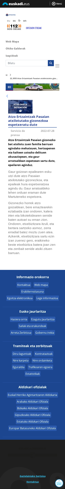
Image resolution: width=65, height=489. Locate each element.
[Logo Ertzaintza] (11, 15)
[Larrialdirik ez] (33, 27)
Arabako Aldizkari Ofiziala (32, 401)
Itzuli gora (59, 484)
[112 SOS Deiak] (14, 27)
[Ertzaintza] (7, 75)
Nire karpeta (20, 360)
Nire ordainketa (42, 360)
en (24, 20)
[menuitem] (32, 41)
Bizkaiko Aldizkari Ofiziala (32, 408)
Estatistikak (33, 374)
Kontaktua (23, 285)
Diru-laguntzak (22, 354)
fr (19, 20)
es (14, 20)
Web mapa (41, 285)
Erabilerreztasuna (32, 291)
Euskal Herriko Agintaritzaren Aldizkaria (32, 395)
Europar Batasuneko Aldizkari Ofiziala (32, 428)
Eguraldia (18, 367)
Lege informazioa (47, 298)
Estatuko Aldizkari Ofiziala (32, 421)
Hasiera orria (19, 319)
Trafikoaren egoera (40, 367)
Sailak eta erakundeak (32, 326)
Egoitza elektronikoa (19, 298)
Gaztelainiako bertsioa (33, 476)
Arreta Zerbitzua (21, 332)
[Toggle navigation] (57, 66)
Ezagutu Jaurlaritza (42, 319)
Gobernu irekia (44, 332)
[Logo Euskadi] (32, 4)
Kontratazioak (43, 354)
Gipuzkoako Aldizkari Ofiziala (32, 415)
